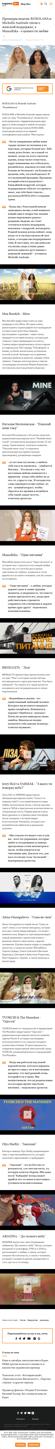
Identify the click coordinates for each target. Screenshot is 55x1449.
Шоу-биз (26, 3)
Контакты (20, 1419)
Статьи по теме (10, 1352)
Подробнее (34, 1445)
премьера (44, 1320)
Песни (23, 1320)
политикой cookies (29, 1439)
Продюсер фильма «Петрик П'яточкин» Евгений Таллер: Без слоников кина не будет (25, 1393)
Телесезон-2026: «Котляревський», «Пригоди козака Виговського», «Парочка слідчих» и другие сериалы (26, 1379)
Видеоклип (33, 1320)
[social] (16, 1338)
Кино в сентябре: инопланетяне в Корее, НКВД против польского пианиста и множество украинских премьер (25, 1364)
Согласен (20, 1445)
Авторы (35, 1419)
